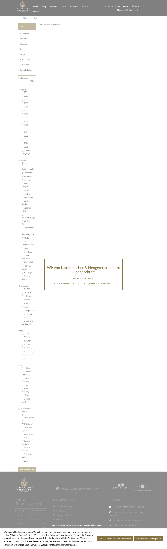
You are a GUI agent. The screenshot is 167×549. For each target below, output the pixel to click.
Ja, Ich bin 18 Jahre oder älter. (99, 284)
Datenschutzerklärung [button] (66, 545)
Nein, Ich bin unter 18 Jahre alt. (69, 284)
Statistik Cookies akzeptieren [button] (149, 539)
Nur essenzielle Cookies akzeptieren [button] (115, 539)
